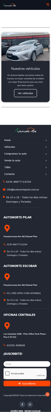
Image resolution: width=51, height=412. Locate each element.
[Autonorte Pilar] (9, 5)
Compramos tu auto (15, 153)
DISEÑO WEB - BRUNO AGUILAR (26, 411)
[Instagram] (30, 404)
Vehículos (9, 146)
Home (7, 140)
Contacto (9, 173)
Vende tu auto (12, 160)
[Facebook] (22, 404)
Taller (7, 167)
